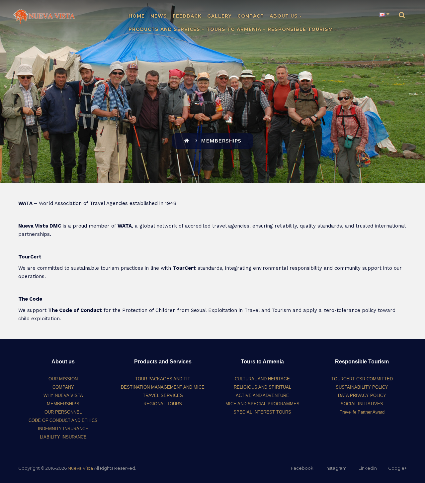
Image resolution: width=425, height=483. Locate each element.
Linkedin (368, 468)
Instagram (336, 468)
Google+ (397, 468)
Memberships (221, 141)
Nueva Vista (80, 468)
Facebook (302, 468)
